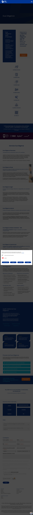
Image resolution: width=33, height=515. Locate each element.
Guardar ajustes (5, 262)
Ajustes (13, 262)
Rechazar (20, 262)
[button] (31, 513)
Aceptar (28, 262)
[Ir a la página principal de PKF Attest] (4, 1)
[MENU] (31, 2)
